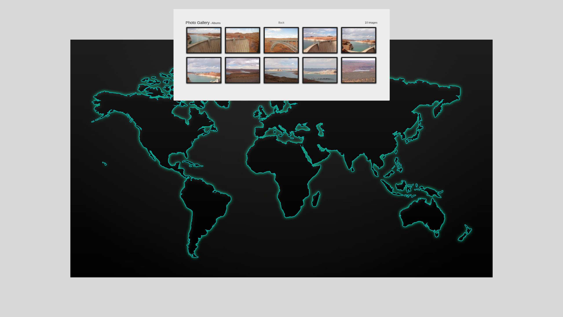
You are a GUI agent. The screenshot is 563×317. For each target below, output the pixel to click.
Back (281, 22)
